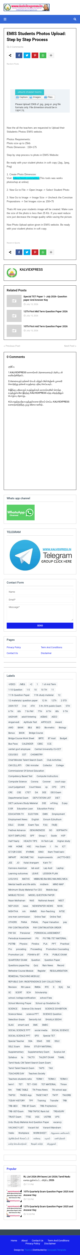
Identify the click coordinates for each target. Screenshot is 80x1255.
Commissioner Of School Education (26, 771)
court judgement (16, 787)
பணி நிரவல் (60, 1138)
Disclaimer (46, 653)
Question (35, 960)
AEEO (54, 716)
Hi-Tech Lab (47, 841)
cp (46, 787)
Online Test (55, 917)
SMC (35, 1025)
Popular (11, 1169)
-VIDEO (11, 684)
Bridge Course (36, 733)
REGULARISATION (59, 971)
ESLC (11, 825)
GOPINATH (61, 830)
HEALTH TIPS (30, 841)
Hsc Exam (41, 846)
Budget (63, 738)
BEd (30, 727)
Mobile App (51, 889)
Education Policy (45, 808)
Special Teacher (16, 1041)
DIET (57, 798)
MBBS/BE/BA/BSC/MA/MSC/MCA (51, 879)
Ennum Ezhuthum (52, 819)
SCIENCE (12, 1008)
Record (60, 965)
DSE (44, 803)
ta (22, 1057)
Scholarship (41, 992)
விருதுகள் (51, 1144)
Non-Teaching (48, 911)
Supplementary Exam (38, 1052)
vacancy (57, 1122)
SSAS (39, 1041)
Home (14, 1240)
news (25, 906)
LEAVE (35, 873)
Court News (35, 787)
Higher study (63, 841)
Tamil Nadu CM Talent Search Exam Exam (29, 1062)
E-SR (10, 808)
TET (21, 1084)
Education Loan (25, 808)
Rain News (47, 965)
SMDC (45, 1025)
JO (18, 862)
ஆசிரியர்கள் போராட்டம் (18, 1138)
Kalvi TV (47, 862)
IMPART (12, 857)
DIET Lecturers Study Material (23, 803)
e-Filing (54, 803)
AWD (10, 727)
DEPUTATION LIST (42, 798)
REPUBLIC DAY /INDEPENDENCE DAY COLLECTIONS (34, 981)
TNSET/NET (42, 1095)
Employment (58, 814)
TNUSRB (66, 1095)
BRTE (41, 738)
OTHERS (12, 922)
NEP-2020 (13, 906)
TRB (65, 1100)
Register (42, 971)
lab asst (35, 868)
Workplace (23, 1133)
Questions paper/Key (18, 965)
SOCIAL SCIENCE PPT (19, 1030)
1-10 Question (15, 689)
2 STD (64, 700)
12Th (54, 700)
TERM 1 (40, 1079)
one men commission (19, 917)
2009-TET (13, 706)
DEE (44, 792)
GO (50, 830)
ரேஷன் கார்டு (37, 1144)
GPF (32, 835)
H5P (63, 835)
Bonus (11, 733)
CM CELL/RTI (14, 765)
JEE (10, 862)
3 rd (24, 706)
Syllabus (12, 1057)
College (60, 765)
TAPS (41, 1068)
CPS (63, 787)
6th (19, 711)
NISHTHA (13, 911)
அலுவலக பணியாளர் (60, 1133)
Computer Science (17, 781)
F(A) (45, 825)
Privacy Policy (14, 647)
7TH (40, 711)
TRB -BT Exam (29, 1106)
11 (52, 689)
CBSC (40, 744)
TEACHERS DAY (16, 1073)
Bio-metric (49, 727)
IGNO (41, 852)
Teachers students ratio (20, 1079)
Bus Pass (13, 744)
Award (58, 722)
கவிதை (36, 1138)
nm (24, 911)
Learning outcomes (18, 873)
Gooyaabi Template (56, 1250)
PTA (46, 954)
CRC (10, 792)
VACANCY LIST (16, 1127)
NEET (61, 900)
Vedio (11, 1133)
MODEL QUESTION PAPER (41, 895)
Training (41, 1100)
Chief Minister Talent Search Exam (25, 760)
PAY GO (12, 933)
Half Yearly (13, 841)
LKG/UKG (13, 879)
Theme (27, 1250)
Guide (54, 835)
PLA (45, 944)
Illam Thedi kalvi (56, 852)
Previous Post (13, 346)
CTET (28, 792)
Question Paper (52, 960)
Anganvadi (13, 722)
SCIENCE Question (52, 1014)
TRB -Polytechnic (48, 1106)
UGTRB (47, 1117)
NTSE (62, 911)
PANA (24, 922)
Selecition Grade (16, 1019)
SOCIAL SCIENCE (60, 1030)
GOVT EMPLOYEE (17, 835)
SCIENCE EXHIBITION (56, 1008)
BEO (38, 727)
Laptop (60, 868)
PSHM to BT (34, 954)
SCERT (18, 992)
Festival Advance (16, 830)
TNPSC (12, 1095)
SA (68, 987)
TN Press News (40, 1090)
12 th (44, 700)
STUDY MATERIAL (43, 1046)
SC (9, 992)
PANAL (34, 922)
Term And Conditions (51, 647)
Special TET (49, 1035)
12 (59, 695)
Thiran (63, 1084)
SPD (37, 1035)
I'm (56, 846)
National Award (46, 900)
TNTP (55, 1095)
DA (36, 792)
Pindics (35, 944)
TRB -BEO (12, 1106)
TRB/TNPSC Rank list (38, 1111)
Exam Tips (33, 825)
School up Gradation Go (48, 1003)
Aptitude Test (30, 722)
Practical (64, 944)
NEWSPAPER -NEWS (42, 906)
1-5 (28, 689)
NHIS (60, 906)
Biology (62, 727)
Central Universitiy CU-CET (48, 749)
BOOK (22, 733)
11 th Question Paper (19, 695)
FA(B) (54, 825)
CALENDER (27, 744)
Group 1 (43, 835)
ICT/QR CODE (15, 852)
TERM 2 (52, 1079)
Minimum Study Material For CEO (25, 889)
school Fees (46, 998)
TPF (31, 1100)
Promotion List (15, 954)
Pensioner (25, 933)
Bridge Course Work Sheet (21, 738)
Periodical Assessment (19, 938)
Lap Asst (48, 868)
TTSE (28, 1117)
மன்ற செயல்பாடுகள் (17, 1144)
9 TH (65, 711)
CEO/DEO (13, 754)
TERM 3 (64, 1079)
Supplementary (16, 1052)
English (35, 819)
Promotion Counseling (57, 949)
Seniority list (35, 1019)
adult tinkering (29, 716)
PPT (54, 944)
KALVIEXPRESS (31, 269)
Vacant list (33, 1127)
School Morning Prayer (19, 1003)
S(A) (61, 987)
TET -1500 (32, 1084)
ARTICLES (46, 722)
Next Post (69, 346)
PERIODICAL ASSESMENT (47, 933)
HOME (19, 846)
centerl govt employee (19, 749)
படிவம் (47, 1138)
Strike (27, 1046)
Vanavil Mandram (52, 1127)
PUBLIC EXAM (59, 954)
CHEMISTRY (37, 754)
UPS (57, 1117)
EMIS (45, 814)
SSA (30, 1041)
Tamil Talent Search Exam (21, 1068)
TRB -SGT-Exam (16, 1111)
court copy (60, 781)
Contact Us (12, 653)
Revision (12, 987)
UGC (37, 1117)
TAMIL (61, 1057)
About (24, 1240)
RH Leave (25, 987)
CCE (49, 744)
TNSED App (26, 1095)
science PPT (32, 1014)
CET (24, 754)
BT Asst (52, 738)
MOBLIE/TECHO (16, 895)
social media (41, 1030)
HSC (29, 846)
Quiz (36, 965)
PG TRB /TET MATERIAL (54, 938)
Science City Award (31, 1008)
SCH (28, 992)
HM (10, 846)
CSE (19, 792)
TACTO (31, 1057)
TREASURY (58, 1111)
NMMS (33, 911)
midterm (44, 884)
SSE (48, 1041)
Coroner (47, 781)
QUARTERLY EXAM (17, 960)
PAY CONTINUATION (18, 927)
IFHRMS (30, 852)
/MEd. (22, 684)
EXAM (21, 825)
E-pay (65, 803)
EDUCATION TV (16, 814)
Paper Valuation (51, 922)
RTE (47, 987)
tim (10, 1090)
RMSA (38, 987)
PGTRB (11, 944)
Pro (10, 949)
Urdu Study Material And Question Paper (28, 1122)
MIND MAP (58, 884)
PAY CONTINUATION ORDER (47, 927)
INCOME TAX (27, 857)
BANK (21, 727)
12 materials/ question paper (23, 700)
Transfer (54, 1100)
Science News (15, 1014)
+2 (31, 684)
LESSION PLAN (50, 873)
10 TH (44, 689)
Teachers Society (36, 1073)
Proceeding (36, 949)
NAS (32, 900)
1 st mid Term (49, 684)
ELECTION (33, 814)
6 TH (10, 711)
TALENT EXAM (46, 1057)
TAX (51, 1068)
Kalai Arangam (31, 862)
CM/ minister (32, 765)
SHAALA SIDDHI (53, 1019)
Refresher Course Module (20, 971)
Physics (23, 944)
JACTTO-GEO (63, 857)
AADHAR (12, 716)
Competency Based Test (20, 776)
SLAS (11, 1025)
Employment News (17, 819)
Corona (34, 781)
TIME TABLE (22, 1090)
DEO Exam (56, 792)
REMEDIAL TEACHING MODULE (24, 976)
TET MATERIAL (48, 1084)
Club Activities (54, 760)
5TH (68, 706)
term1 (11, 1084)
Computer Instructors (47, 776)
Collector (47, 765)
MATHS (26, 879)
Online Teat (40, 917)
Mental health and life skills (22, 884)
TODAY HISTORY (16, 1100)
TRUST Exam (14, 1117)
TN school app (59, 1090)
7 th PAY (29, 711)
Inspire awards (45, 857)
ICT (63, 846)
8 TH (48, 711)
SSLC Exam (14, 1046)
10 (35, 689)
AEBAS (43, 716)
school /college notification (22, 998)
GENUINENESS (37, 830)
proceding (21, 949)
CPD (54, 787)
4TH (33, 706)
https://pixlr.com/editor (26, 178)
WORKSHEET (40, 1133)
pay (65, 922)
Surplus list (59, 1052)
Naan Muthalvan (16, 900)
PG (37, 938)
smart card (23, 1025)
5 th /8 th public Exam (50, 706)
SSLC (57, 1041)
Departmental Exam (18, 798)
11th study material (44, 695)
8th (57, 711)
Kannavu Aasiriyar (17, 868)
